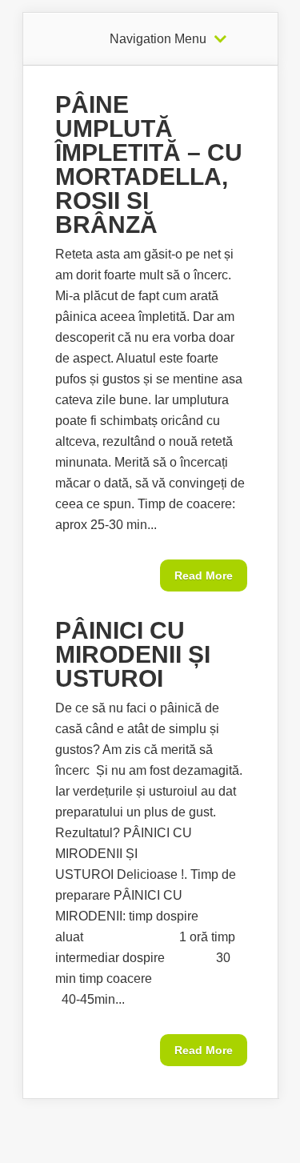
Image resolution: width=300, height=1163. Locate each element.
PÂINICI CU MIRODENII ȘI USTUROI (132, 654)
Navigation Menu (158, 39)
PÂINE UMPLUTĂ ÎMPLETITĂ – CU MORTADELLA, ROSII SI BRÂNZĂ (148, 164)
